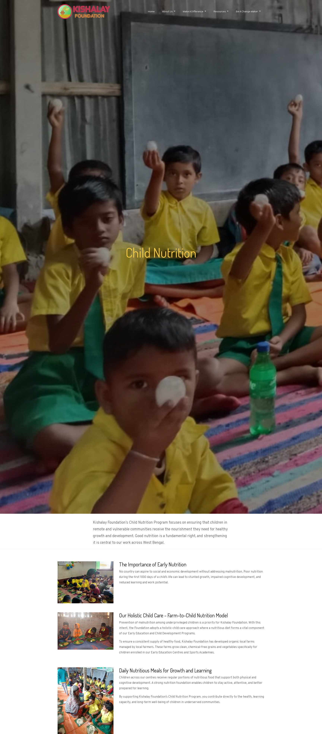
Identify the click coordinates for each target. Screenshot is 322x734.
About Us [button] (167, 11)
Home (151, 11)
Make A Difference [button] (193, 11)
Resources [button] (220, 11)
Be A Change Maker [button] (247, 11)
